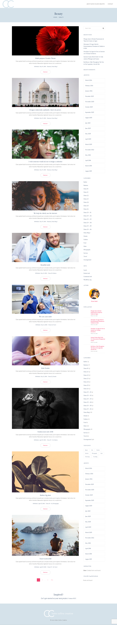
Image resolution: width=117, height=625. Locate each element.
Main (85, 246)
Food (85, 243)
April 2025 (88, 139)
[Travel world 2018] (45, 535)
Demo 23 (86, 199)
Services (86, 253)
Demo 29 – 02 (87, 216)
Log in (85, 270)
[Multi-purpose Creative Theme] (45, 41)
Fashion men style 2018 (45, 432)
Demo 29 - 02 (50, 440)
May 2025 (88, 134)
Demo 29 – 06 (87, 229)
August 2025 (88, 118)
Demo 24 (86, 202)
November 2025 (89, 101)
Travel (54, 325)
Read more (45, 72)
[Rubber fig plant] (45, 471)
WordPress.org (87, 280)
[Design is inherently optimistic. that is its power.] (45, 92)
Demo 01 (86, 189)
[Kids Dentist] (45, 351)
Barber (85, 182)
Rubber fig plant (45, 495)
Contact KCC (72, 598)
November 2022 (89, 150)
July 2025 (87, 123)
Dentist (54, 376)
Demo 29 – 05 (87, 226)
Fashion (54, 273)
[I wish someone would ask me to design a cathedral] (45, 144)
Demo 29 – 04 (87, 222)
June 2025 (88, 128)
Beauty (86, 450)
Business (49, 66)
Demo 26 (86, 209)
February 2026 (89, 85)
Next (52, 580)
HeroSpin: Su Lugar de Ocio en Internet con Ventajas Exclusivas (98, 330)
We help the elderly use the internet (45, 213)
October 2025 (89, 107)
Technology (87, 456)
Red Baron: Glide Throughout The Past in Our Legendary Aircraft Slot (97, 348)
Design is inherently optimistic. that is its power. (45, 110)
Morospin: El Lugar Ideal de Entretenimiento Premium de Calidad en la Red (94, 46)
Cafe (92, 450)
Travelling (95, 456)
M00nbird (36, 66)
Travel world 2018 (45, 559)
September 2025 (89, 112)
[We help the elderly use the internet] (45, 196)
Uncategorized (87, 260)
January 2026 (88, 91)
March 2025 (88, 144)
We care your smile (45, 317)
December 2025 (89, 96)
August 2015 (88, 171)
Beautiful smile (45, 265)
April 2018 (88, 160)
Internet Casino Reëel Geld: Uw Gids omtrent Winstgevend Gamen (98, 339)
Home (55, 17)
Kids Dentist (45, 368)
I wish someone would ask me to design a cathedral (45, 162)
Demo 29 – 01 (87, 212)
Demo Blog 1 (54, 66)
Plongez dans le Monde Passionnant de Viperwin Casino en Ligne (96, 312)
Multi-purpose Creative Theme (45, 58)
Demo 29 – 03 (87, 219)
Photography (56, 503)
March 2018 (88, 166)
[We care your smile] (45, 299)
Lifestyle (86, 453)
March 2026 (88, 80)
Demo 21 (86, 192)
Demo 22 (50, 273)
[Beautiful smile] (45, 247)
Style (102, 453)
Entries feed (87, 273)
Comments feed (88, 276)
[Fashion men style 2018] (45, 408)
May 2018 (88, 155)
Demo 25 (86, 206)
